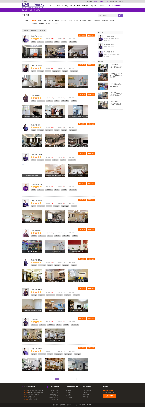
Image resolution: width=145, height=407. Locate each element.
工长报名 (85, 392)
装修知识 (85, 6)
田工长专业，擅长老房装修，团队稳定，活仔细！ (112, 55)
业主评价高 (41, 23)
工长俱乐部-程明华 (36, 36)
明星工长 (60, 6)
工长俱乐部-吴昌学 (36, 349)
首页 (51, 6)
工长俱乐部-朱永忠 (36, 95)
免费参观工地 (69, 397)
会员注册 (100, 1)
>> (74, 379)
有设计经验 (63, 20)
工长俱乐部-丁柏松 (36, 154)
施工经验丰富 (83, 20)
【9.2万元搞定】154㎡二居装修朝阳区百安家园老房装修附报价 (116, 94)
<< (43, 379)
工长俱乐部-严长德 (36, 289)
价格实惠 (57, 20)
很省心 (70, 20)
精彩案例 (68, 6)
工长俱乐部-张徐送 (36, 65)
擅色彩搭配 (34, 23)
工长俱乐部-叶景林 (36, 125)
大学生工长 (50, 20)
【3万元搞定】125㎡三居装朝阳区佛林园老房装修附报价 (116, 75)
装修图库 (93, 6)
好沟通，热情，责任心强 (109, 46)
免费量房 (68, 392)
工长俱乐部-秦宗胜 (36, 200)
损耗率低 (56, 23)
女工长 (44, 20)
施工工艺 (76, 6)
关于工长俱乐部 (54, 390)
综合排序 (26, 30)
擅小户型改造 (105, 20)
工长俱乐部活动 (54, 395)
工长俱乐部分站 (87, 390)
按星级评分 (42, 30)
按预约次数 (33, 30)
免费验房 (68, 390)
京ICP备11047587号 (87, 405)
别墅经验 (76, 20)
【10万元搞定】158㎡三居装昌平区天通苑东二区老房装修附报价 (116, 66)
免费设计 (68, 395)
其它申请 (85, 397)
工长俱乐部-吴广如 (36, 184)
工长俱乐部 (37, 10)
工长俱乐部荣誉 (54, 397)
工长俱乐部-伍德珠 (109, 36)
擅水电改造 (48, 23)
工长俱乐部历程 (54, 392)
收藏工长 (82, 35)
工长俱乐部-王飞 (35, 319)
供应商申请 (86, 394)
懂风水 (39, 20)
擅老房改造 (112, 20)
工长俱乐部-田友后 (109, 52)
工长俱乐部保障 (54, 399)
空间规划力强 (97, 20)
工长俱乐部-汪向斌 (36, 230)
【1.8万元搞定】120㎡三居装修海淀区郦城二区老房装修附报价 (116, 85)
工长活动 (102, 6)
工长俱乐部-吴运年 (109, 44)
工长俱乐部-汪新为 (36, 260)
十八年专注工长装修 (29, 386)
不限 (34, 20)
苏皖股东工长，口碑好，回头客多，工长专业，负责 (112, 39)
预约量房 (91, 35)
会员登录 (94, 1)
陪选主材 (90, 20)
